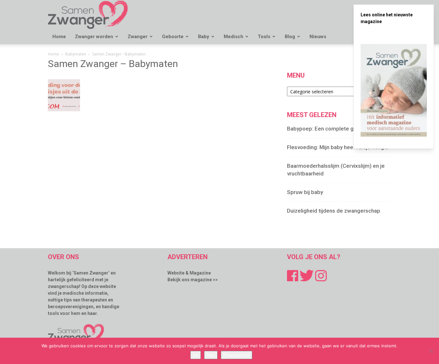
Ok (195, 355)
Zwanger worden (94, 36)
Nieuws (317, 36)
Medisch (233, 36)
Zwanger (138, 36)
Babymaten (75, 54)
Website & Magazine (189, 272)
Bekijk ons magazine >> (192, 279)
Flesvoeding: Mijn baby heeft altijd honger (338, 147)
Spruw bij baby (305, 192)
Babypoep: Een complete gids (324, 128)
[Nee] (431, 351)
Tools (264, 36)
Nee (211, 355)
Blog (290, 36)
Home (59, 36)
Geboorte (173, 36)
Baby (203, 36)
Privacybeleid (236, 355)
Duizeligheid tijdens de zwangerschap (333, 210)
